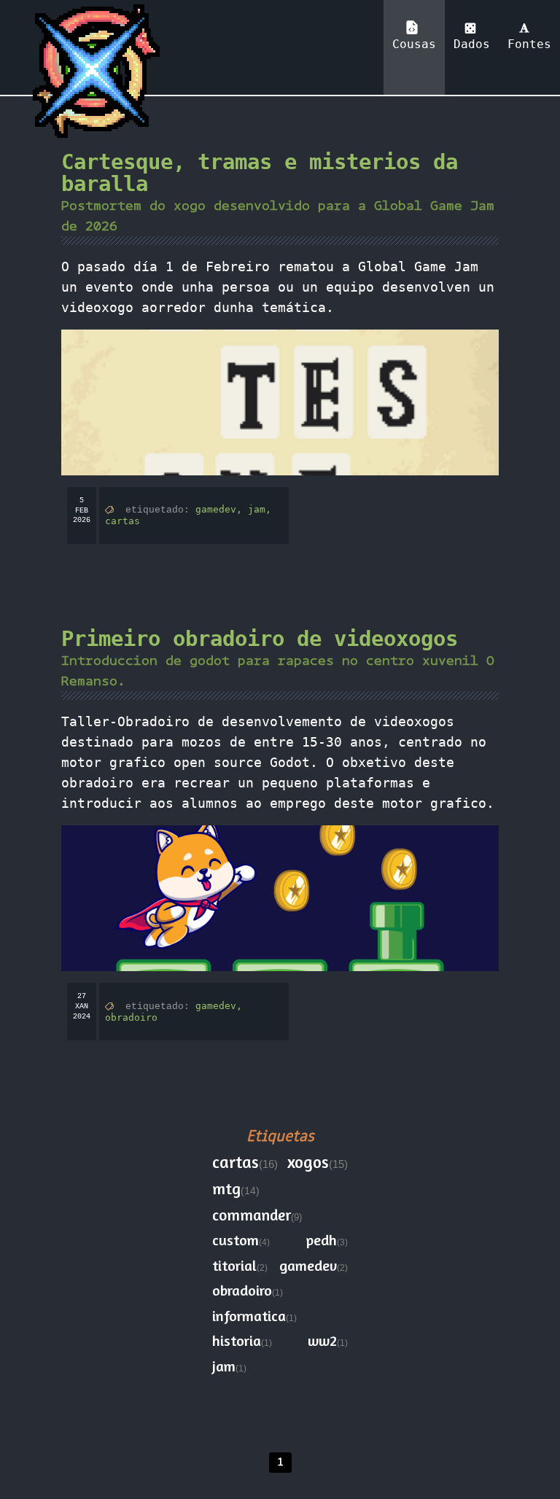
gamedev (308, 1265)
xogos (308, 1162)
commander (251, 1215)
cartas (122, 520)
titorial (234, 1265)
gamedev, (221, 509)
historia (236, 1340)
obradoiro (131, 1017)
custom (235, 1240)
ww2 (322, 1340)
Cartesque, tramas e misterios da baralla (259, 172)
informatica (249, 1316)
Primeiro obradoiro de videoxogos (259, 638)
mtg (226, 1188)
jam (224, 1366)
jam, (259, 509)
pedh (321, 1240)
